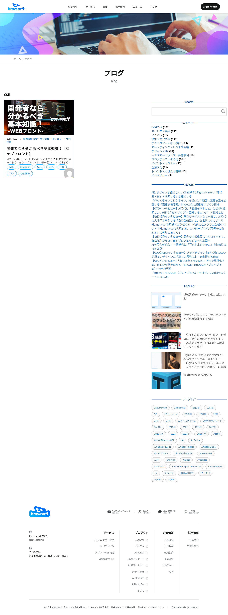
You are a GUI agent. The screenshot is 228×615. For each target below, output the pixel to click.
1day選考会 (179, 407)
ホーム (17, 59)
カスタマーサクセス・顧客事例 (170, 155)
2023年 (186, 434)
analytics (171, 460)
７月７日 (205, 473)
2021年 (198, 427)
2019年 (157, 427)
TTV (11, 173)
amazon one (206, 453)
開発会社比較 (187, 473)
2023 (173, 434)
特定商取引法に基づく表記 (56, 607)
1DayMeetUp (160, 407)
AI (182, 440)
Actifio (216, 434)
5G (155, 414)
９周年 (171, 479)
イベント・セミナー (164, 163)
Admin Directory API (164, 440)
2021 (185, 427)
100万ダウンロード (212, 421)
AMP (156, 460)
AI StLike (195, 440)
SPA (51, 167)
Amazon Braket (208, 447)
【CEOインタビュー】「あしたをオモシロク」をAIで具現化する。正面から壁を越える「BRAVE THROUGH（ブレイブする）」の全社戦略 (188, 265)
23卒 (156, 421)
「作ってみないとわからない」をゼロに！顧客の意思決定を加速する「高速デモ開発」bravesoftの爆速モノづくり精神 (189, 202)
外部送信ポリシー (156, 607)
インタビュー (160, 175)
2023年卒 (201, 434)
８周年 (157, 479)
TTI (62, 167)
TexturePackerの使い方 (197, 375)
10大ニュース (171, 414)
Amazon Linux (161, 453)
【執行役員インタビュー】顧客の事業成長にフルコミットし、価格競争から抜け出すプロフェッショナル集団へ (189, 238)
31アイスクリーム (187, 421)
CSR (39, 167)
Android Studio (215, 466)
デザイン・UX (160, 151)
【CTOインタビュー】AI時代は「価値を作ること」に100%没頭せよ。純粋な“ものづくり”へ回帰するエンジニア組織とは (188, 210)
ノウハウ (157, 135)
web (11, 167)
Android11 (202, 460)
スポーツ (169, 473)
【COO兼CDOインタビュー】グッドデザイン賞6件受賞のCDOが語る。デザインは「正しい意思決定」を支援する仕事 (189, 254)
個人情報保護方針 (78, 607)
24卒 (168, 421)
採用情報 (28, 138)
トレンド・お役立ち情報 (166, 171)
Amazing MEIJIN (162, 447)
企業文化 (157, 167)
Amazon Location (184, 453)
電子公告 (142, 607)
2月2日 (196, 407)
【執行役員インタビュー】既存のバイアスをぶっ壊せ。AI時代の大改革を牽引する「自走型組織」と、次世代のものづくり (189, 218)
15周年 (188, 414)
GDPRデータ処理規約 (98, 607)
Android (186, 460)
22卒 (215, 414)
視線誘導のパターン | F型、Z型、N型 (204, 296)
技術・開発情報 (41, 138)
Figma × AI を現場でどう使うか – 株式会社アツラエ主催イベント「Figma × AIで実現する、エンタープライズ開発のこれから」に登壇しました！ (188, 228)
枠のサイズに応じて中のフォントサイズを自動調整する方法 (204, 317)
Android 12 (159, 466)
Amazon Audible (186, 447)
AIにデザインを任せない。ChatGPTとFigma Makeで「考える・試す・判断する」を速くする (187, 194)
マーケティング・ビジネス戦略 (170, 147)
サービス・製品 (161, 131)
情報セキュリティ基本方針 (123, 607)
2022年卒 (158, 434)
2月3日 (210, 407)
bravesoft (25, 167)
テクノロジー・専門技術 (166, 143)
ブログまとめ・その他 (165, 159)
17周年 (202, 414)
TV (155, 473)
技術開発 (25, 173)
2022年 (212, 427)
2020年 (172, 427)
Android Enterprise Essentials (186, 466)
